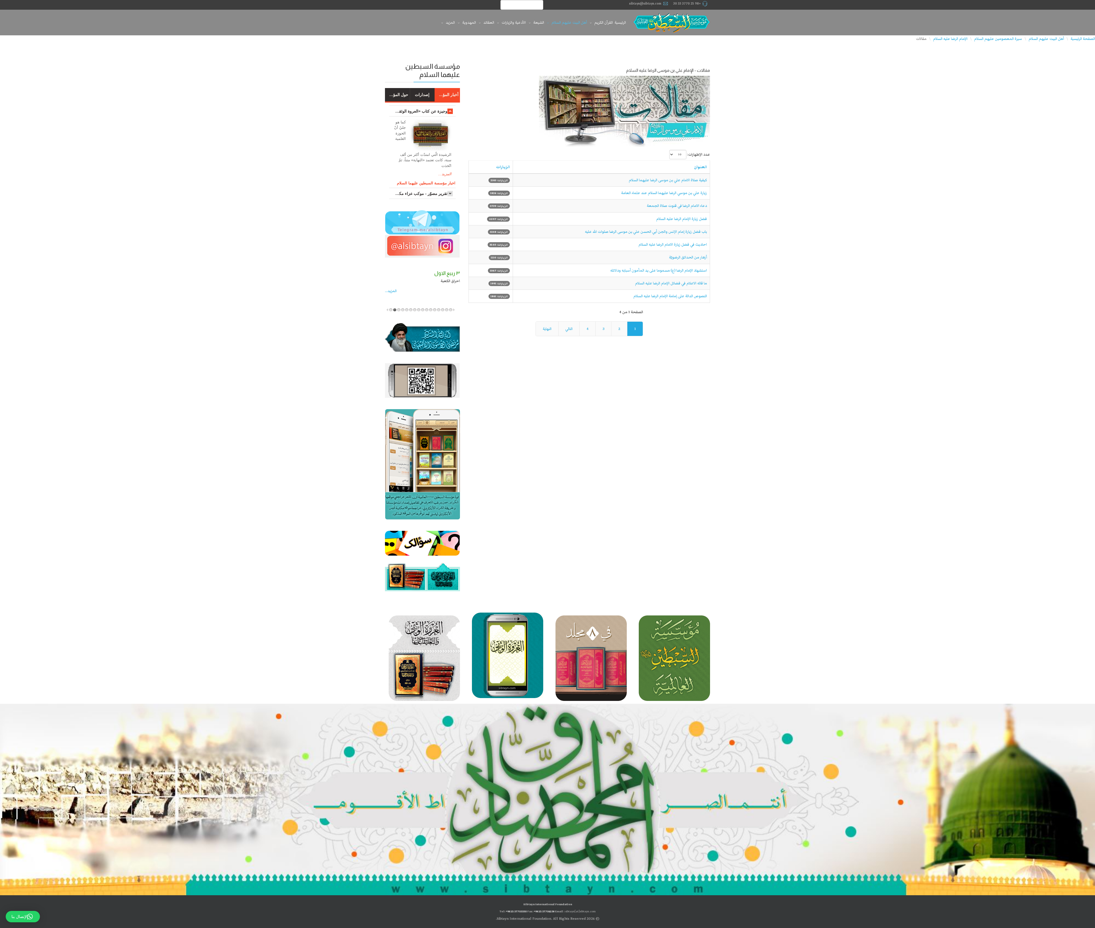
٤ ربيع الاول (448, 273)
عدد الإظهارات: (698, 154)
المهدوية (469, 22)
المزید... (391, 291)
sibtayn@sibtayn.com (645, 3)
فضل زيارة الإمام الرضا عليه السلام (681, 219)
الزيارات (503, 167)
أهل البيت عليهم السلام (569, 22)
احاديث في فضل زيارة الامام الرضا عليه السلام (672, 244)
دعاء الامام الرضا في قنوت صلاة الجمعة (677, 206)
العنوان (700, 167)
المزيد (450, 22)
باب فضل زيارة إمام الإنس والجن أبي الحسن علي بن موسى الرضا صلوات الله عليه (646, 231)
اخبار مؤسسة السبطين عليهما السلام (426, 183)
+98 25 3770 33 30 (687, 3)
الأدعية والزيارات (514, 22)
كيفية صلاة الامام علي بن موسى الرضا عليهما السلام (668, 180)
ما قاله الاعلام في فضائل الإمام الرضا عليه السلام (671, 283)
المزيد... (444, 174)
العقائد (488, 22)
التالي (569, 329)
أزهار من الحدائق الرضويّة (688, 257)
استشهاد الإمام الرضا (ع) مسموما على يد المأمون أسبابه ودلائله (658, 270)
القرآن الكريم (603, 22)
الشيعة (538, 22)
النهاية (547, 329)
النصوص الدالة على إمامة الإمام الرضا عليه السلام (670, 296)
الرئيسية (620, 22)
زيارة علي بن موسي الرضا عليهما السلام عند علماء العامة (664, 193)
